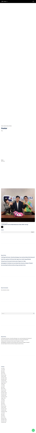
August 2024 (3, 398)
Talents (10, 125)
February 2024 (3, 406)
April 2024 (3, 403)
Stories (2, 125)
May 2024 (2, 402)
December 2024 (4, 392)
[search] (34, 313)
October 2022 (3, 422)
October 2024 (3, 395)
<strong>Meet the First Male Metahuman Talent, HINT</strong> (14, 224)
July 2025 (2, 384)
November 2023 (4, 408)
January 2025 (3, 391)
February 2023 (3, 418)
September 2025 (4, 381)
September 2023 (4, 411)
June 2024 (3, 400)
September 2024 (4, 396)
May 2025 (2, 387)
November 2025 (4, 379)
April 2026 (3, 372)
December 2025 (4, 377)
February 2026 (3, 375)
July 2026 (2, 368)
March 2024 (3, 404)
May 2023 (2, 414)
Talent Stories (6, 125)
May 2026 (2, 371)
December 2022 (4, 419)
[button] (33, 430)
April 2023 (3, 415)
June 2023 (3, 412)
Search (2, 229)
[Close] (8, 160)
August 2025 (3, 383)
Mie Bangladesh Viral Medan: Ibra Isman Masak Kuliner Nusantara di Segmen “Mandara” (17, 263)
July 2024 (2, 399)
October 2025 (3, 380)
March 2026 (3, 373)
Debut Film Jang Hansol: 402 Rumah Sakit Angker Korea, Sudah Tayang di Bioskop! (16, 259)
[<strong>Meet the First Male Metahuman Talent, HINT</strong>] (18, 205)
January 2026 (3, 376)
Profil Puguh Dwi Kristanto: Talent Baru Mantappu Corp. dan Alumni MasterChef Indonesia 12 (18, 257)
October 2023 (3, 410)
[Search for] (18, 313)
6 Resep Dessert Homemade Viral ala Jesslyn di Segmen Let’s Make (13, 261)
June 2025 (3, 385)
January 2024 (3, 407)
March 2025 (3, 388)
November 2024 (4, 394)
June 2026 (3, 369)
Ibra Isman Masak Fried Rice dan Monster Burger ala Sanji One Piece (13, 265)
